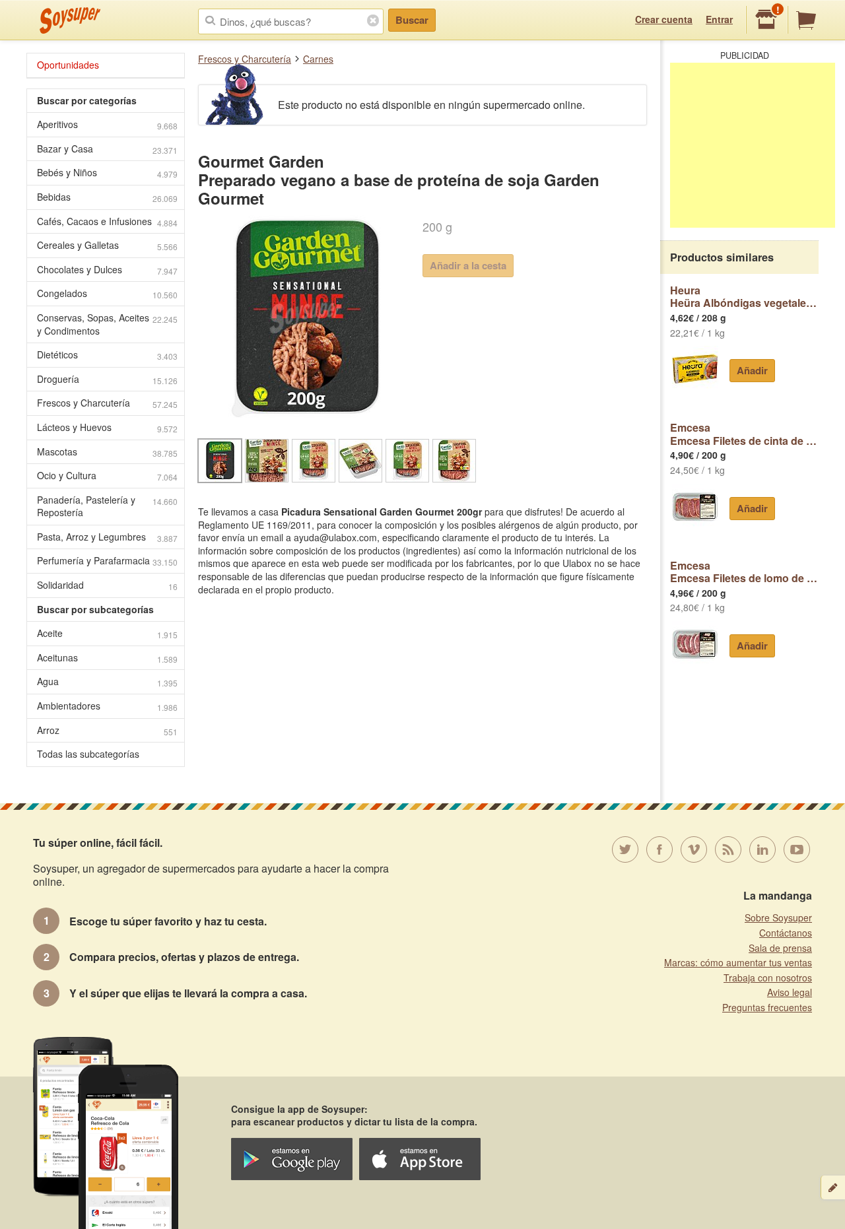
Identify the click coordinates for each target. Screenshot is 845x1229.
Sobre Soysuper (778, 917)
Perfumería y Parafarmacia (107, 561)
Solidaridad (107, 585)
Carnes (318, 58)
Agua (107, 681)
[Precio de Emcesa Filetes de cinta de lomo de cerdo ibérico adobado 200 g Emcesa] (695, 507)
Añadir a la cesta (468, 265)
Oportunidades (68, 64)
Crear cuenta (664, 19)
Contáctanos (785, 932)
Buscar (411, 20)
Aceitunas (107, 658)
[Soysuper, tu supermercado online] (70, 20)
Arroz (107, 730)
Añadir (752, 370)
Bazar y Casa (107, 149)
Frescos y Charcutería (244, 58)
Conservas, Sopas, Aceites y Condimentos (107, 324)
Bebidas (107, 197)
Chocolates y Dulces (107, 270)
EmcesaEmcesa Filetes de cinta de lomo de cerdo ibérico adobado (744, 434)
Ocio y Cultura (107, 475)
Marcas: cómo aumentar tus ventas (738, 962)
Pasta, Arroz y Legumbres (107, 537)
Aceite (107, 633)
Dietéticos (107, 355)
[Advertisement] (752, 145)
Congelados (107, 293)
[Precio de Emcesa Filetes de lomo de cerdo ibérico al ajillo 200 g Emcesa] (695, 644)
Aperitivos (107, 124)
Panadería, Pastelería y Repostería (107, 506)
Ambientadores (107, 706)
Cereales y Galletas (107, 245)
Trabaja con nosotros (768, 977)
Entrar (719, 19)
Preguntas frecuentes (767, 1007)
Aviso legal (789, 992)
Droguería (107, 379)
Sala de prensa (780, 947)
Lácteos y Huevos (107, 427)
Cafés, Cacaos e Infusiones (107, 221)
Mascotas (107, 452)
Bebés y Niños (107, 173)
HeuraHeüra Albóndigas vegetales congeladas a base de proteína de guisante (744, 297)
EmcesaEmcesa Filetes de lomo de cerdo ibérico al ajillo (744, 572)
